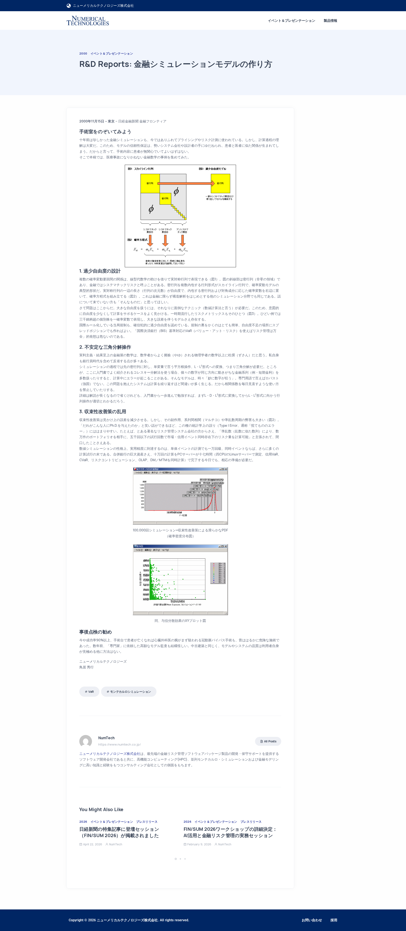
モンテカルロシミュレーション (130, 692)
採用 (334, 920)
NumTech (115, 844)
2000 (83, 53)
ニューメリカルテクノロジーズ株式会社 (109, 753)
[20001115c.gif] (180, 579)
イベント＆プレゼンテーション (291, 20)
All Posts (270, 741)
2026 (83, 822)
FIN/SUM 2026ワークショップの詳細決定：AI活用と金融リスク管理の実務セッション (230, 832)
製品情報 (330, 20)
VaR (91, 692)
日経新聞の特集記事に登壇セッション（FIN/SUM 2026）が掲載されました (119, 832)
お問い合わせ (312, 920)
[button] (176, 859)
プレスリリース (147, 822)
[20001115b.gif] (180, 495)
